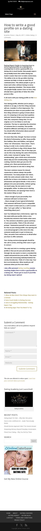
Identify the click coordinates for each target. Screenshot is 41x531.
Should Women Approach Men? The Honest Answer (20, 426)
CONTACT (10, 518)
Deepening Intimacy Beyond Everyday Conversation (20, 429)
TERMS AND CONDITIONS (24, 518)
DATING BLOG (26, 515)
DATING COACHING (26, 513)
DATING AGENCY (13, 515)
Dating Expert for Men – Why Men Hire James (18, 418)
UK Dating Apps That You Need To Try (19, 307)
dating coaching (23, 268)
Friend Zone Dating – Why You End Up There (18, 432)
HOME (8, 513)
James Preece (10, 35)
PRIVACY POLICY (19, 520)
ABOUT (15, 513)
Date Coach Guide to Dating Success (18, 300)
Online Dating (30, 35)
